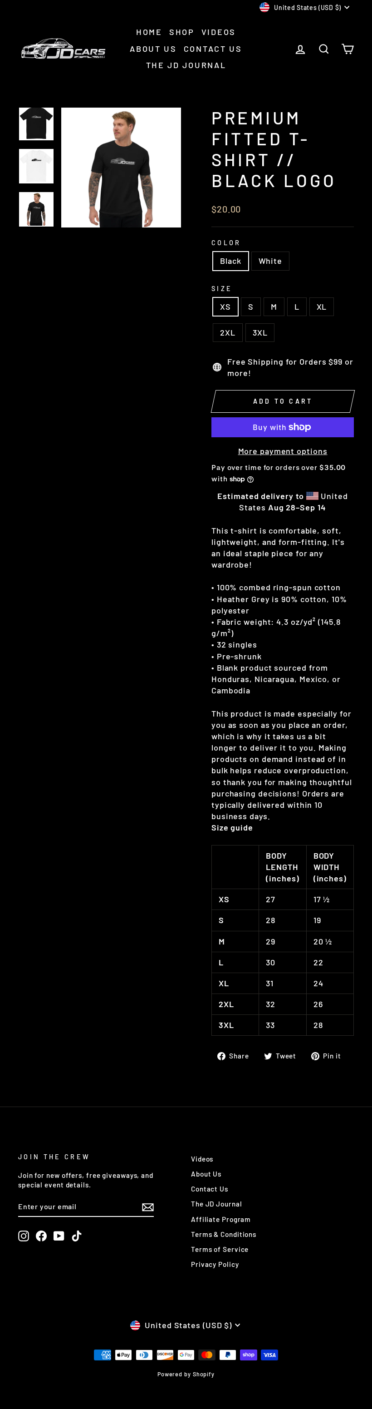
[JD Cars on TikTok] (76, 1236)
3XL (260, 332)
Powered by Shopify (186, 1374)
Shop (182, 32)
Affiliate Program (221, 1219)
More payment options (283, 451)
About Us (153, 49)
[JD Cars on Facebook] (41, 1236)
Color (226, 243)
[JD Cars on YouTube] (59, 1236)
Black (230, 261)
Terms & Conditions (223, 1234)
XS (225, 306)
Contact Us (213, 49)
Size (221, 288)
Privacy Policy (215, 1264)
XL (322, 306)
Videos (218, 32)
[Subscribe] (148, 1207)
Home (149, 32)
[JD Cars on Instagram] (23, 1236)
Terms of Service (220, 1249)
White (271, 261)
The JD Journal (186, 65)
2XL (227, 332)
